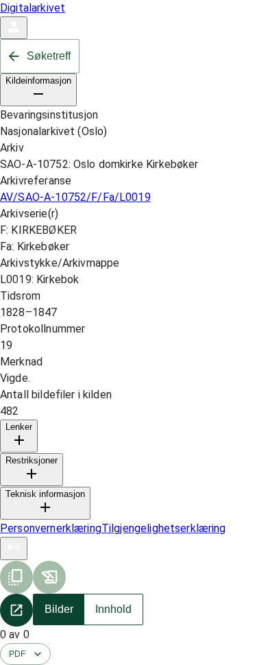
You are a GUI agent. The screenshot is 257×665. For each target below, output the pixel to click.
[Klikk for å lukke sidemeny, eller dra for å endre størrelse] (13, 548)
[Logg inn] (13, 27)
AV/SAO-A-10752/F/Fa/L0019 (75, 197)
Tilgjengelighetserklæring (163, 528)
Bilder (59, 609)
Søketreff (49, 56)
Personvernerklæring (50, 528)
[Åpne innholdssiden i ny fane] (16, 610)
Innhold (113, 609)
